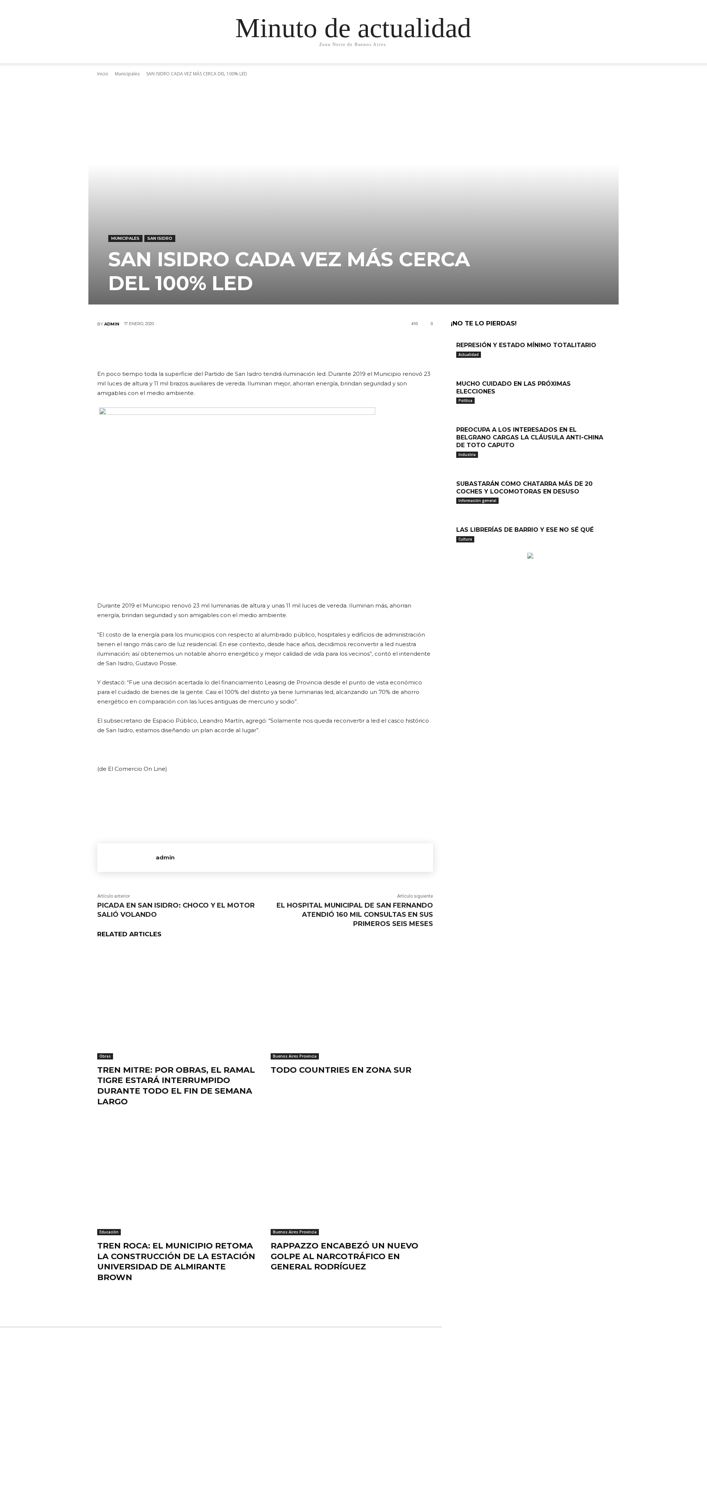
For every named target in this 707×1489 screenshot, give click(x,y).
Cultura (465, 539)
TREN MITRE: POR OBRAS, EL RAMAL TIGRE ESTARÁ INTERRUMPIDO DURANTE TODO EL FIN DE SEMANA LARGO (176, 1086)
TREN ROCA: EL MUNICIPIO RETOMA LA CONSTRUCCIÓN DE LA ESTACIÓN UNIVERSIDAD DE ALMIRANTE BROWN (176, 1261)
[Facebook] (221, 348)
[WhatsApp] (287, 348)
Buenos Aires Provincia (295, 1056)
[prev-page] (453, 549)
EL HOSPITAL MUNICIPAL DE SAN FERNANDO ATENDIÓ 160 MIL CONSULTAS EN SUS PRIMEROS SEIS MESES (355, 914)
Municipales (125, 238)
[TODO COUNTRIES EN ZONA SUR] (352, 1002)
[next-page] (457, 549)
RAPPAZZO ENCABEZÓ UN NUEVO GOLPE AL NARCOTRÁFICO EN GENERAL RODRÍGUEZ (344, 1256)
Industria (467, 454)
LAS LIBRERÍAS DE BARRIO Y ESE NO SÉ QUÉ (525, 529)
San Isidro (159, 238)
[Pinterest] (265, 348)
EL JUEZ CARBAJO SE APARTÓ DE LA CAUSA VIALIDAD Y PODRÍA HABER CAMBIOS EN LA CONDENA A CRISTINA (348, 1444)
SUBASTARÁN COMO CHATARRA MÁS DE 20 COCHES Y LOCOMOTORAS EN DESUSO (524, 487)
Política (465, 400)
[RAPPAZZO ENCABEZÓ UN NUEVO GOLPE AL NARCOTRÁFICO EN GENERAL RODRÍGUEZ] (352, 1178)
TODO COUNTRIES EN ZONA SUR (341, 1070)
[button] (541, 64)
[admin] (126, 857)
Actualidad (468, 354)
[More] (309, 348)
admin (111, 324)
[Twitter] (243, 348)
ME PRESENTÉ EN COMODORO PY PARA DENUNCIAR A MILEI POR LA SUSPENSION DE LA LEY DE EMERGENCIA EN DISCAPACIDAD (353, 1403)
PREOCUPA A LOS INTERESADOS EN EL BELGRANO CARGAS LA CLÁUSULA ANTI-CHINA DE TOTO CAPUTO (529, 437)
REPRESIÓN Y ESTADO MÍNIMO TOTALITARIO (526, 345)
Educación (109, 1232)
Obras (105, 1056)
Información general (477, 500)
